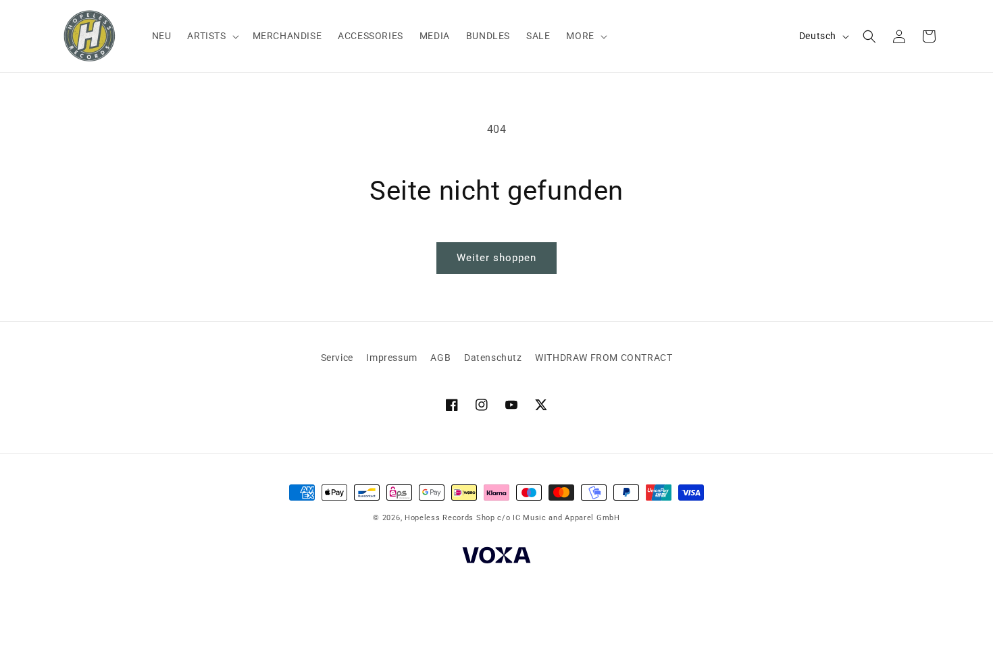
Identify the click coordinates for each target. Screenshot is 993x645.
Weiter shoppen (496, 258)
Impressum (391, 357)
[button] (211, 36)
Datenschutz (493, 357)
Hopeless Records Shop (450, 517)
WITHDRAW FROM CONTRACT (603, 357)
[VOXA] (496, 557)
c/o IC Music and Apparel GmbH (558, 517)
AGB (440, 357)
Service (337, 357)
